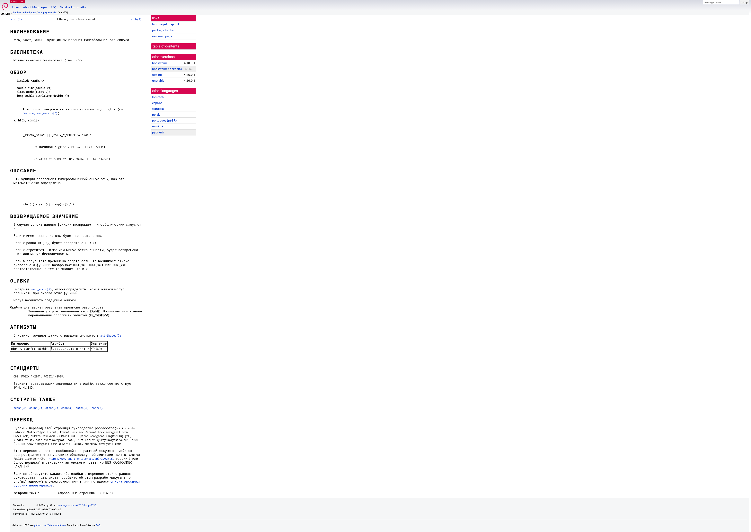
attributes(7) (110, 335)
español (157, 103)
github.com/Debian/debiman (50, 525)
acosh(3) (19, 408)
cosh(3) (66, 408)
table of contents (166, 46)
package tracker (163, 30)
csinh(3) (82, 408)
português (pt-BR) (164, 120)
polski (156, 114)
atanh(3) (51, 408)
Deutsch (158, 97)
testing (157, 75)
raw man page (162, 36)
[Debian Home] (5, 8)
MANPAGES (17, 1)
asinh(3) (35, 408)
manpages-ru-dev (47, 12)
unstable (158, 80)
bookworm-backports (24, 12)
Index (16, 7)
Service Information (73, 7)
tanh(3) (97, 408)
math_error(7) (41, 289)
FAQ (53, 7)
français (158, 109)
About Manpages (35, 7)
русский (158, 132)
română (157, 126)
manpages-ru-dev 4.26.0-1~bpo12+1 (77, 505)
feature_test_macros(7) (39, 113)
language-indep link (166, 24)
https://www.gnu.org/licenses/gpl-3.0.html (81, 458)
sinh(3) (16, 19)
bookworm (159, 63)
